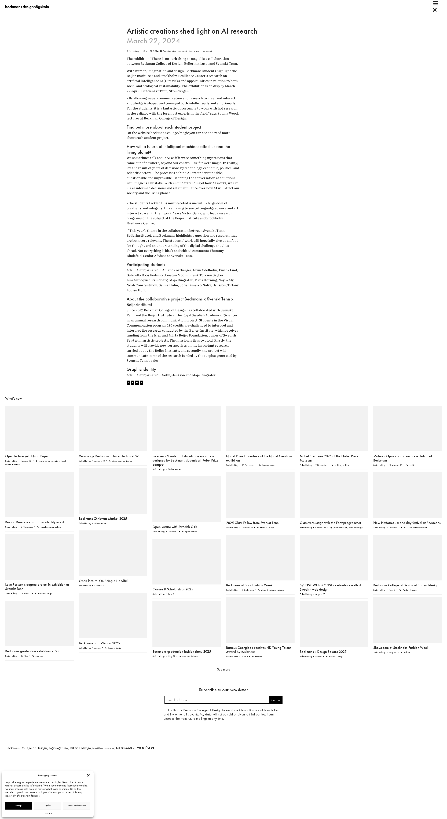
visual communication (182, 51)
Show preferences (76, 805)
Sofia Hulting (11, 460)
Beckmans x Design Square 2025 (323, 651)
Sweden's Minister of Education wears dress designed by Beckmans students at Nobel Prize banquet (185, 460)
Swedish (167, 51)
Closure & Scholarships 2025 (172, 589)
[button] (88, 775)
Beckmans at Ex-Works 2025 (99, 643)
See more (223, 669)
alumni (264, 589)
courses (39, 655)
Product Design (267, 527)
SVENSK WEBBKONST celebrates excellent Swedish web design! (330, 587)
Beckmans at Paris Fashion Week (249, 585)
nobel (273, 465)
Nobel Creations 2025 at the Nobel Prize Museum (329, 458)
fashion (265, 465)
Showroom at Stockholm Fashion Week (400, 647)
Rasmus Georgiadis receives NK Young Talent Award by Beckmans (258, 649)
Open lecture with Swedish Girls (174, 526)
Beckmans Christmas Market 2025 (103, 518)
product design (340, 527)
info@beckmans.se (103, 748)
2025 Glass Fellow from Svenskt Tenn (252, 522)
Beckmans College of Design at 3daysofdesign (405, 585)
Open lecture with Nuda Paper (27, 456)
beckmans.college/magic (170, 133)
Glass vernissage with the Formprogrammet (330, 522)
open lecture (191, 531)
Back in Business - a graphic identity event (34, 522)
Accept (18, 805)
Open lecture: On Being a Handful (103, 581)
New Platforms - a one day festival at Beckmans (407, 522)
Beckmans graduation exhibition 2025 (32, 651)
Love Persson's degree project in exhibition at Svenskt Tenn (37, 586)
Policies (48, 813)
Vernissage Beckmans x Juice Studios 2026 (109, 456)
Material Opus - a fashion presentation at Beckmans (402, 458)
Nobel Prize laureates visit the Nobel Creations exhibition (259, 458)
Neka (48, 805)
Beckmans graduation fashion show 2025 (181, 651)
